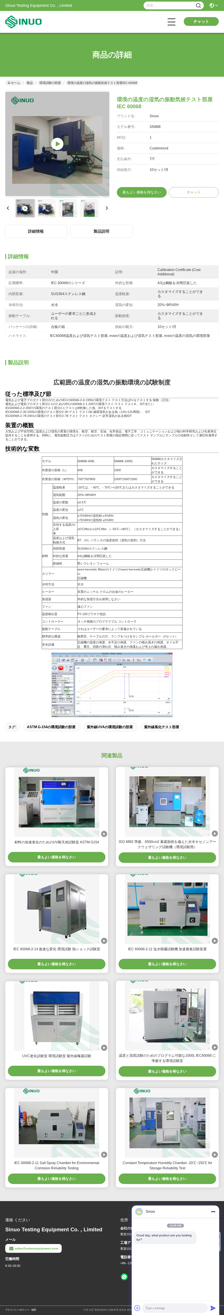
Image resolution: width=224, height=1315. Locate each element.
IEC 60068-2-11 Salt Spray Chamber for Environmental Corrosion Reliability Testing (56, 1165)
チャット (201, 21)
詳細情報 (36, 231)
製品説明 (101, 231)
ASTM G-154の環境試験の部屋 (51, 727)
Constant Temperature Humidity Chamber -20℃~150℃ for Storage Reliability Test (167, 1165)
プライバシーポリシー (17, 1309)
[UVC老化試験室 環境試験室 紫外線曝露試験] (56, 1016)
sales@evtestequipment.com (36, 1248)
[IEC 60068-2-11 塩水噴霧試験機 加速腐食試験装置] (167, 909)
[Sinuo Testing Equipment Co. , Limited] (29, 21)
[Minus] (213, 1211)
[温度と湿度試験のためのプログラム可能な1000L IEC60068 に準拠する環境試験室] (167, 1015)
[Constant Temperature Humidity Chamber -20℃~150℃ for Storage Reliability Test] (167, 1123)
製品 (30, 83)
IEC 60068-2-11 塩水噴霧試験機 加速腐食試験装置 (167, 949)
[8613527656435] (124, 1277)
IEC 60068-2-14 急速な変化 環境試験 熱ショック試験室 (56, 949)
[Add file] (137, 1308)
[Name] (198, 5)
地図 (33, 1309)
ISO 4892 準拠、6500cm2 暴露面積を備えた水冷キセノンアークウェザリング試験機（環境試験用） (167, 844)
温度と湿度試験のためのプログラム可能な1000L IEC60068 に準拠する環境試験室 (167, 1058)
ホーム (15, 83)
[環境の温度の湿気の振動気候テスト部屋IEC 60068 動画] (57, 144)
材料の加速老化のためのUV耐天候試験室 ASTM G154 (56, 842)
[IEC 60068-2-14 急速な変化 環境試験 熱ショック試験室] (56, 909)
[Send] (213, 1308)
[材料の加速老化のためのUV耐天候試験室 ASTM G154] (56, 802)
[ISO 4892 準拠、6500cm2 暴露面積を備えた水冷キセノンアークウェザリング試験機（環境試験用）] (167, 802)
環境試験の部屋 (50, 83)
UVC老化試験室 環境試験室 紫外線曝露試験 (56, 1056)
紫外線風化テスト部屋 (161, 727)
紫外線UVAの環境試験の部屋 (110, 727)
